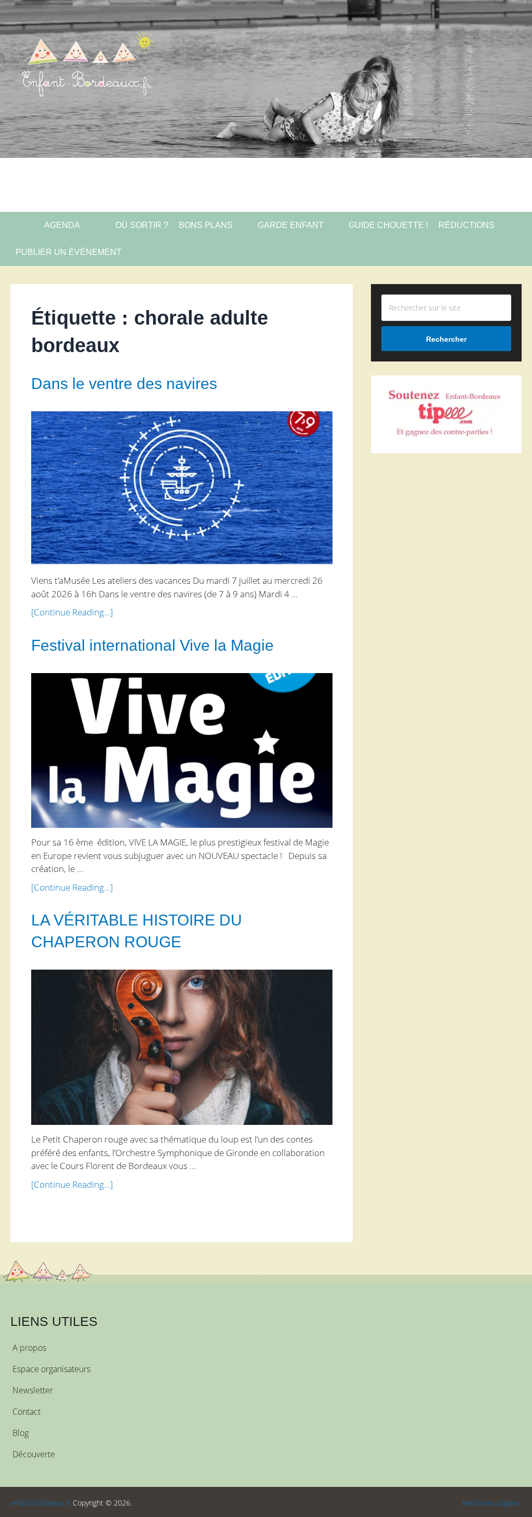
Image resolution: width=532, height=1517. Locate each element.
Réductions (466, 225)
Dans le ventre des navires (124, 383)
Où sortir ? (140, 225)
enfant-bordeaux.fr (40, 1503)
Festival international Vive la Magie (152, 645)
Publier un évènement (69, 252)
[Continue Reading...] (72, 612)
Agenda (61, 225)
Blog (20, 1433)
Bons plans (206, 225)
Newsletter (32, 1390)
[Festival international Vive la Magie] (181, 750)
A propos (29, 1347)
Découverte (33, 1454)
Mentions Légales (491, 1503)
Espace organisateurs (51, 1369)
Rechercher (446, 339)
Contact (26, 1411)
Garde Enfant (291, 225)
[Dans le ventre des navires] (181, 489)
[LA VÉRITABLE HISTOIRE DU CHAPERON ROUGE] (181, 1047)
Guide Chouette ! (388, 225)
